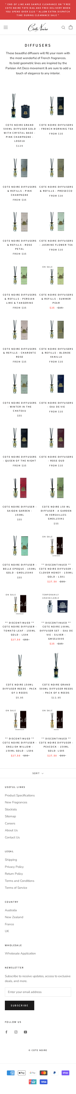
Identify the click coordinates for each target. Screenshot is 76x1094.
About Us (11, 830)
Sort (36, 773)
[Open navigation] (6, 27)
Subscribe (19, 1005)
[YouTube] (25, 1031)
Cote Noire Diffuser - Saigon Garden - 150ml (20, 510)
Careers (10, 823)
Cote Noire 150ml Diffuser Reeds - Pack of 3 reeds (20, 688)
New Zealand (14, 917)
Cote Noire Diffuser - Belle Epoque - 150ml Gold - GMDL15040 (20, 568)
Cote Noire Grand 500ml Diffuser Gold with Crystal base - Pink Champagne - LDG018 (19, 132)
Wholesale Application (20, 953)
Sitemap (10, 816)
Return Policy (14, 874)
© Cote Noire (38, 1050)
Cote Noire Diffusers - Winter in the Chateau (20, 406)
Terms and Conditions (19, 881)
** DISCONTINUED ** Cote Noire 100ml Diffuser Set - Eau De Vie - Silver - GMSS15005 (56, 630)
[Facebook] (6, 1031)
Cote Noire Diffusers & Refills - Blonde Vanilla (56, 352)
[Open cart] (70, 27)
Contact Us (12, 837)
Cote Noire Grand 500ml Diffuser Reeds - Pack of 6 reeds (56, 688)
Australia (11, 910)
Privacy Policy (14, 867)
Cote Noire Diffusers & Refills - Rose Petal (20, 244)
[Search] (63, 27)
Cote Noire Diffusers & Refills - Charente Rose (20, 352)
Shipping (11, 860)
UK (7, 931)
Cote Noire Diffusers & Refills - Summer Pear (56, 298)
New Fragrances (16, 802)
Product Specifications (20, 795)
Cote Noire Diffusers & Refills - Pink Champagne (20, 190)
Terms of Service (16, 888)
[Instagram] (15, 1031)
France (9, 924)
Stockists (11, 809)
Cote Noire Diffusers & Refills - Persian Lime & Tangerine (20, 298)
